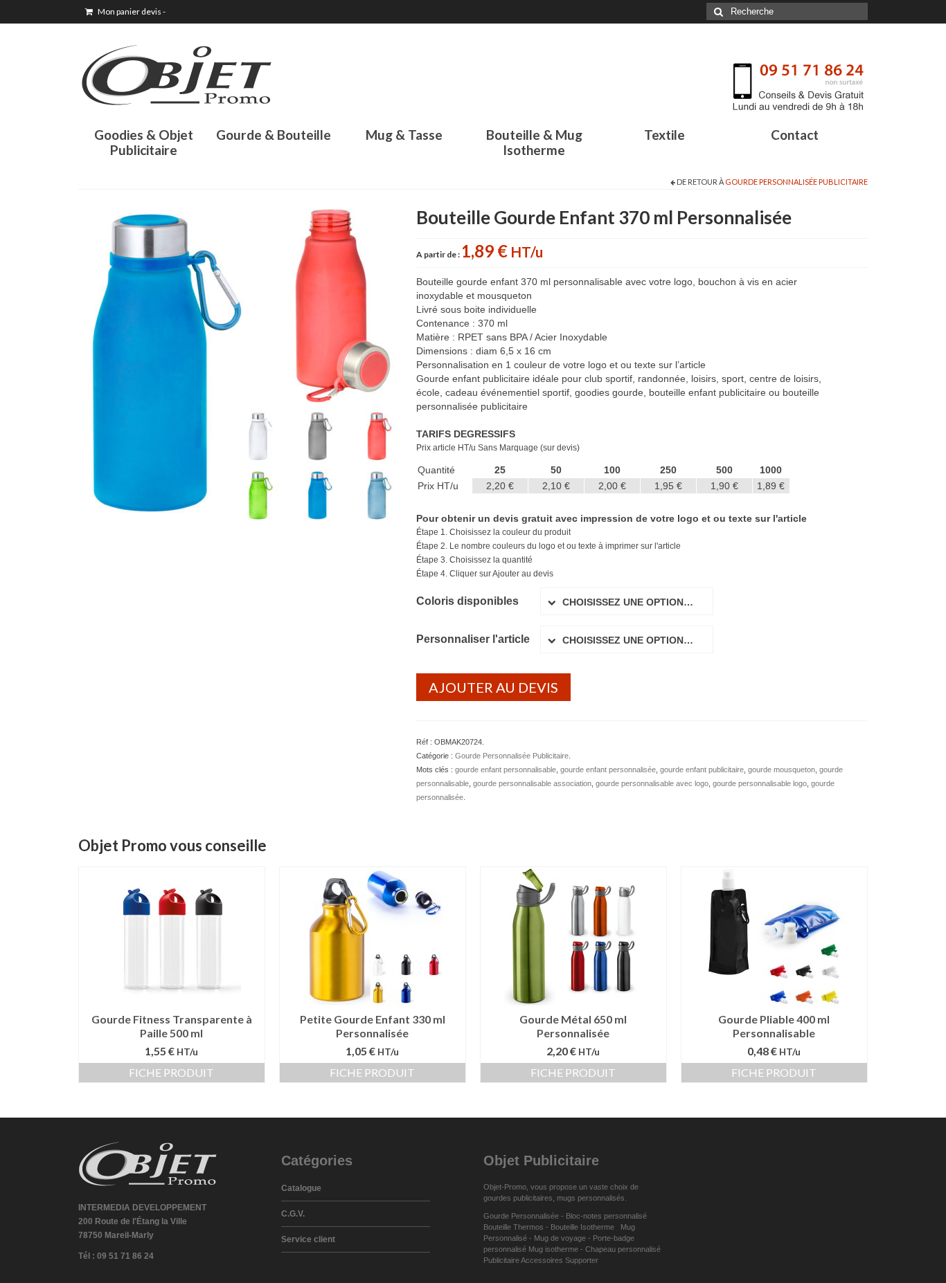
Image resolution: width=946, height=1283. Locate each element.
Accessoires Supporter (559, 1260)
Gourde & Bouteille (273, 135)
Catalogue (301, 1188)
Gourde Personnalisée (521, 1216)
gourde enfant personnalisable (505, 769)
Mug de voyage (560, 1238)
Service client (308, 1239)
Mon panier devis (131, 11)
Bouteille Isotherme (584, 1227)
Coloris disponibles (467, 601)
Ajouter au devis (493, 687)
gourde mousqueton (781, 769)
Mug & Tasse (404, 135)
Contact (795, 135)
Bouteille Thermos (513, 1227)
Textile (664, 135)
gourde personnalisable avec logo (652, 783)
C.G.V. (293, 1214)
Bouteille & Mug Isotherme (534, 142)
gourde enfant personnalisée (608, 769)
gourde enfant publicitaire (702, 769)
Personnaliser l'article (473, 639)
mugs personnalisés (591, 1198)
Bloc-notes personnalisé (606, 1216)
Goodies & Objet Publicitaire (143, 142)
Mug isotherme (553, 1249)
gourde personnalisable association (532, 783)
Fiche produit (171, 1072)
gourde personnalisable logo (760, 783)
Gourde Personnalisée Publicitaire (796, 181)
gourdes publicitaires (518, 1198)
